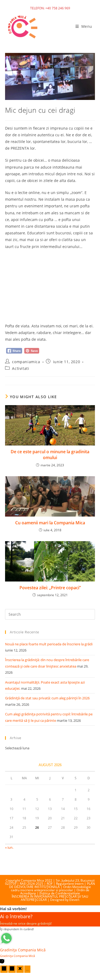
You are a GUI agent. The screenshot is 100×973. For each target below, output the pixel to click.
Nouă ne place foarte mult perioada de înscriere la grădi (49, 644)
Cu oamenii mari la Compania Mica (50, 523)
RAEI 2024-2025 (31, 883)
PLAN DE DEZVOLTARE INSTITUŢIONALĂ (52, 885)
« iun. (9, 847)
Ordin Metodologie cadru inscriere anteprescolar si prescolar (51, 888)
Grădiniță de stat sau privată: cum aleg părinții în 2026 (47, 698)
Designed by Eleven (64, 899)
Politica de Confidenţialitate (59, 893)
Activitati (20, 368)
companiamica (26, 361)
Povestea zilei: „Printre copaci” (50, 588)
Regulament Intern (69, 883)
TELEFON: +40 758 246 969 (50, 8)
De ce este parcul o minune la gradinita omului (50, 454)
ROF (50, 883)
